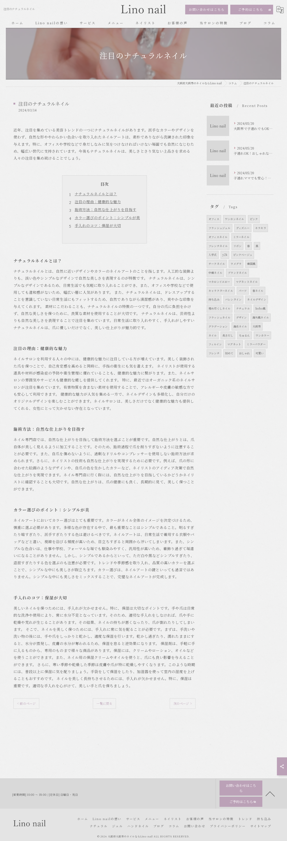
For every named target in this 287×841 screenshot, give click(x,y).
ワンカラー (262, 335)
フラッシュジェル (219, 228)
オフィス (214, 219)
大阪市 (257, 326)
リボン (237, 246)
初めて (229, 353)
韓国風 (251, 263)
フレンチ (214, 353)
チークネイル (217, 263)
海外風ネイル (260, 317)
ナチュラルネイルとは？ (96, 193)
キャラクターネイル (221, 290)
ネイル (213, 335)
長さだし (227, 335)
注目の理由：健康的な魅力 (98, 201)
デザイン (241, 317)
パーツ (243, 290)
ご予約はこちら (250, 9)
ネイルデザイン (256, 299)
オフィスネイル (218, 237)
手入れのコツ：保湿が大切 (98, 225)
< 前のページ (26, 703)
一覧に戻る (104, 703)
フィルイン (215, 344)
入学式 (213, 255)
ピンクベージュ (242, 255)
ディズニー (243, 228)
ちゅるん (244, 335)
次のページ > (182, 703)
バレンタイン (233, 299)
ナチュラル (243, 308)
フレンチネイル (218, 246)
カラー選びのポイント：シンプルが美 (107, 217)
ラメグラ (235, 263)
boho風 (260, 308)
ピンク (254, 219)
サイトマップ (260, 826)
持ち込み (214, 299)
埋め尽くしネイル (219, 308)
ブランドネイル (237, 272)
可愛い (260, 353)
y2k (225, 255)
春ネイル (257, 290)
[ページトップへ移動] (270, 793)
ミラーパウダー (256, 344)
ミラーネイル (241, 237)
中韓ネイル (215, 272)
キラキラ (260, 228)
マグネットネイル (247, 281)
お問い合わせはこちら (207, 9)
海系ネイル (240, 326)
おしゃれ (244, 353)
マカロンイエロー (219, 281)
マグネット (234, 344)
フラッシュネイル (219, 317)
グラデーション (218, 326)
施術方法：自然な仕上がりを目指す (105, 209)
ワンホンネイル (234, 219)
